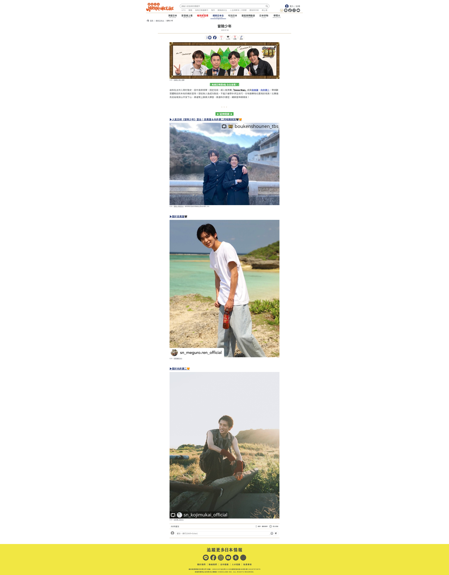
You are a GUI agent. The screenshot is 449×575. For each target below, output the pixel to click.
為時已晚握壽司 (201, 10)
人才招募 (236, 564)
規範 (275, 526)
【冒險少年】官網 (179, 80)
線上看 (264, 10)
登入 (292, 6)
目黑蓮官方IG (178, 358)
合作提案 (224, 564)
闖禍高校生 (222, 10)
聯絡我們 (213, 564)
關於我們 (201, 564)
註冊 (298, 6)
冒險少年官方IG (179, 206)
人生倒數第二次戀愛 (238, 10)
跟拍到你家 (254, 10)
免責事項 (247, 564)
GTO (184, 10)
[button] (210, 37)
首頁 (151, 20)
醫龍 (190, 10)
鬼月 (213, 10)
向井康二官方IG (179, 520)
